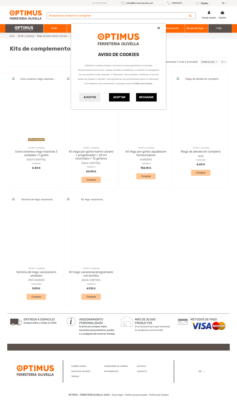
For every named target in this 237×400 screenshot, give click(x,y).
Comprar (91, 179)
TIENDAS (75, 376)
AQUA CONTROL (36, 159)
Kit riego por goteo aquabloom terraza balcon (145, 153)
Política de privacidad (136, 395)
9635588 (200, 160)
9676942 (36, 163)
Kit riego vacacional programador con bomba (91, 273)
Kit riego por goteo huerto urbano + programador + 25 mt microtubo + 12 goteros (91, 155)
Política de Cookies (142, 83)
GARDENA (146, 159)
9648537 (91, 167)
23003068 (36, 284)
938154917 (177, 3)
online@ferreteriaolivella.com (139, 3)
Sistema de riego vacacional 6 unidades (36, 273)
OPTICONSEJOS (111, 371)
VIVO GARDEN (36, 280)
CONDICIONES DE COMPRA (116, 366)
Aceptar (119, 97)
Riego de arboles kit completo (201, 151)
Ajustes (90, 97)
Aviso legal (117, 395)
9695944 (91, 284)
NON (200, 156)
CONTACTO (142, 371)
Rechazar (146, 97)
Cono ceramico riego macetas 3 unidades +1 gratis (36, 153)
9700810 (146, 163)
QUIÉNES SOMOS (78, 366)
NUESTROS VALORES (80, 371)
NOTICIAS (141, 366)
